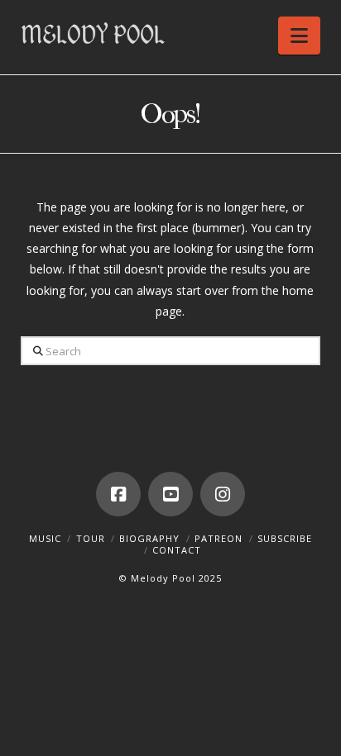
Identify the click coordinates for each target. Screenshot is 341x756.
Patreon (219, 538)
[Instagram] (222, 494)
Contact (176, 550)
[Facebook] (118, 494)
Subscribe (284, 538)
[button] (299, 36)
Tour (90, 538)
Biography (149, 538)
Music (45, 538)
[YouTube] (170, 494)
